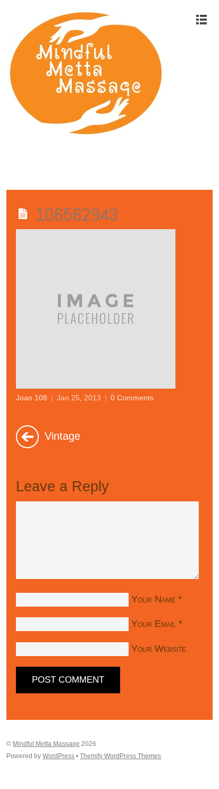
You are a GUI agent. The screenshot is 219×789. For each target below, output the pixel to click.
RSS (15, 161)
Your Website (158, 648)
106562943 (76, 214)
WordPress (58, 756)
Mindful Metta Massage (46, 744)
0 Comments (132, 397)
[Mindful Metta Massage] (86, 133)
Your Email (153, 623)
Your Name (153, 599)
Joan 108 (31, 397)
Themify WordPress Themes (120, 756)
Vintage (60, 435)
